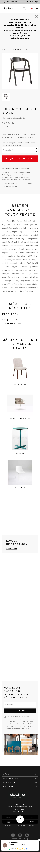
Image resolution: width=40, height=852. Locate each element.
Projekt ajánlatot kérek (20, 159)
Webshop (31, 2)
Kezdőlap (5, 49)
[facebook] (13, 835)
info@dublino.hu (22, 811)
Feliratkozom (20, 711)
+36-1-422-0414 (21, 809)
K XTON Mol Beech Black (19, 49)
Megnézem (11, 548)
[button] (39, 840)
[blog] (27, 835)
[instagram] (20, 835)
